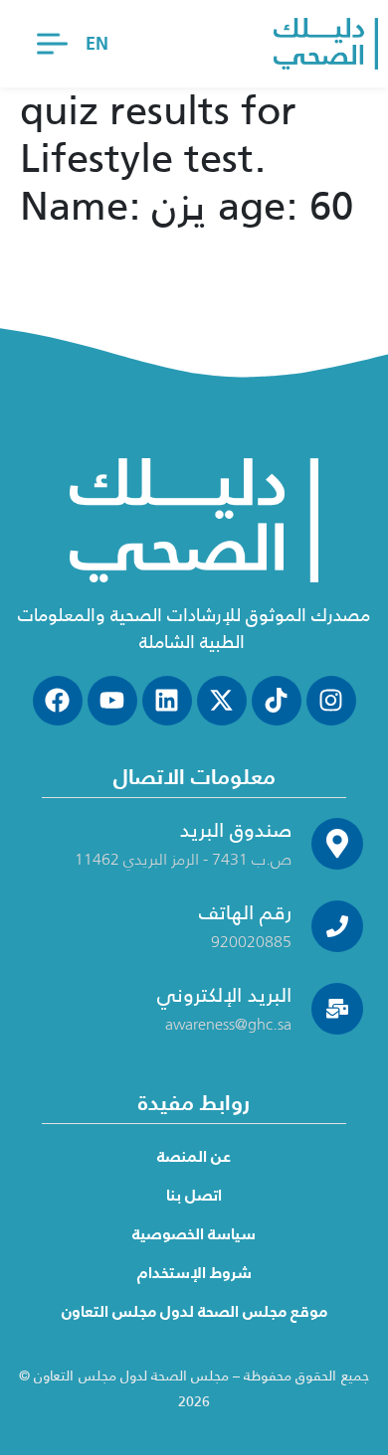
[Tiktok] (276, 701)
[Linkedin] (167, 701)
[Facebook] (58, 701)
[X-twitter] (222, 701)
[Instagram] (331, 701)
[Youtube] (112, 701)
